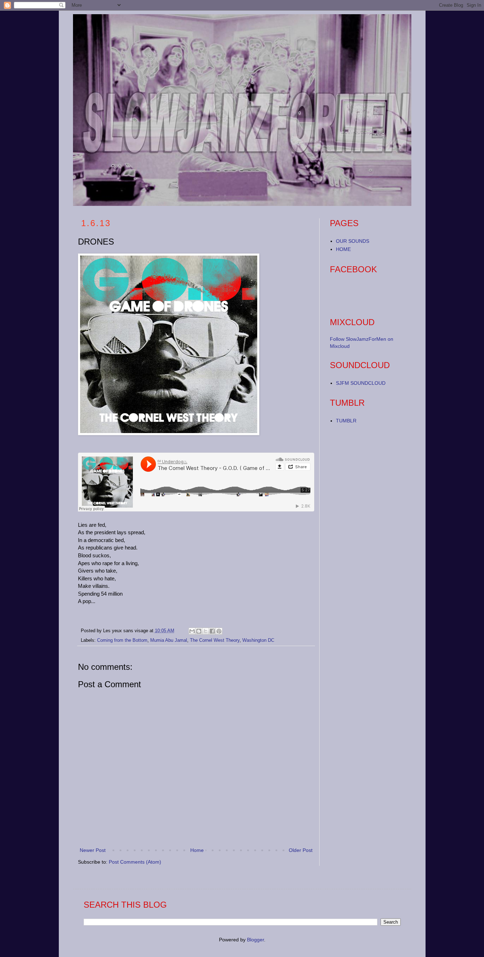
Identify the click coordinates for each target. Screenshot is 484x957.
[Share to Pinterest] (219, 631)
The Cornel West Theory (215, 640)
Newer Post (93, 850)
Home (197, 850)
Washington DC (258, 640)
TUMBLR (346, 420)
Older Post (301, 850)
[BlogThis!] (198, 631)
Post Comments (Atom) (135, 862)
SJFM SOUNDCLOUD (360, 383)
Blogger (255, 939)
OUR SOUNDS (352, 241)
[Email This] (192, 631)
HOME (343, 249)
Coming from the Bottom (122, 640)
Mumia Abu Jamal (168, 640)
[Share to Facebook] (212, 631)
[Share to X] (205, 631)
